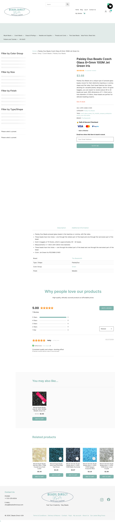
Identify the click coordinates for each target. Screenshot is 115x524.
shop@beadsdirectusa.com (14, 505)
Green (74, 267)
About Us (86, 515)
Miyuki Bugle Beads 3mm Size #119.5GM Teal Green (56, 465)
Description (61, 228)
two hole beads (85, 115)
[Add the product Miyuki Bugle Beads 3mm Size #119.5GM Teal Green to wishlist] (60, 458)
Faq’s (70, 515)
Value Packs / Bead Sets (88, 35)
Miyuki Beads (7, 35)
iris (93, 113)
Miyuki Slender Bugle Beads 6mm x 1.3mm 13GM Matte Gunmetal (73, 465)
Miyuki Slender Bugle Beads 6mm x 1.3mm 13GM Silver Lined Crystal (106, 466)
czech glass (84, 113)
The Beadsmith (86, 118)
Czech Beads (18, 35)
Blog (81, 9)
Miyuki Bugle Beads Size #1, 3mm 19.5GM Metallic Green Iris (39, 409)
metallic (97, 113)
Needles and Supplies (45, 35)
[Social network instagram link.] (101, 498)
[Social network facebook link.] (108, 498)
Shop (39, 53)
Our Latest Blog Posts (97, 515)
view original (46, 345)
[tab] (62, 228)
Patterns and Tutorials (10, 39)
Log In (86, 9)
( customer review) (90, 70)
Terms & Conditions (39, 515)
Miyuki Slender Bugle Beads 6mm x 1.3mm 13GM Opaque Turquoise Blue (90, 466)
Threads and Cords (60, 35)
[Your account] (106, 11)
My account (77, 515)
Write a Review (106, 308)
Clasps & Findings (30, 35)
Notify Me (95, 146)
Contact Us (92, 9)
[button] (110, 6)
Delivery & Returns (54, 515)
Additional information (80, 228)
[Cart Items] (84, 13)
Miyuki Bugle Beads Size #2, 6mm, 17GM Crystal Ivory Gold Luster (39, 466)
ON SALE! (22, 39)
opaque (102, 113)
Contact (64, 515)
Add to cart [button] (39, 419)
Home (77, 9)
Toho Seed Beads (74, 35)
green (90, 113)
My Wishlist (78, 13)
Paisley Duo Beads (59, 53)
